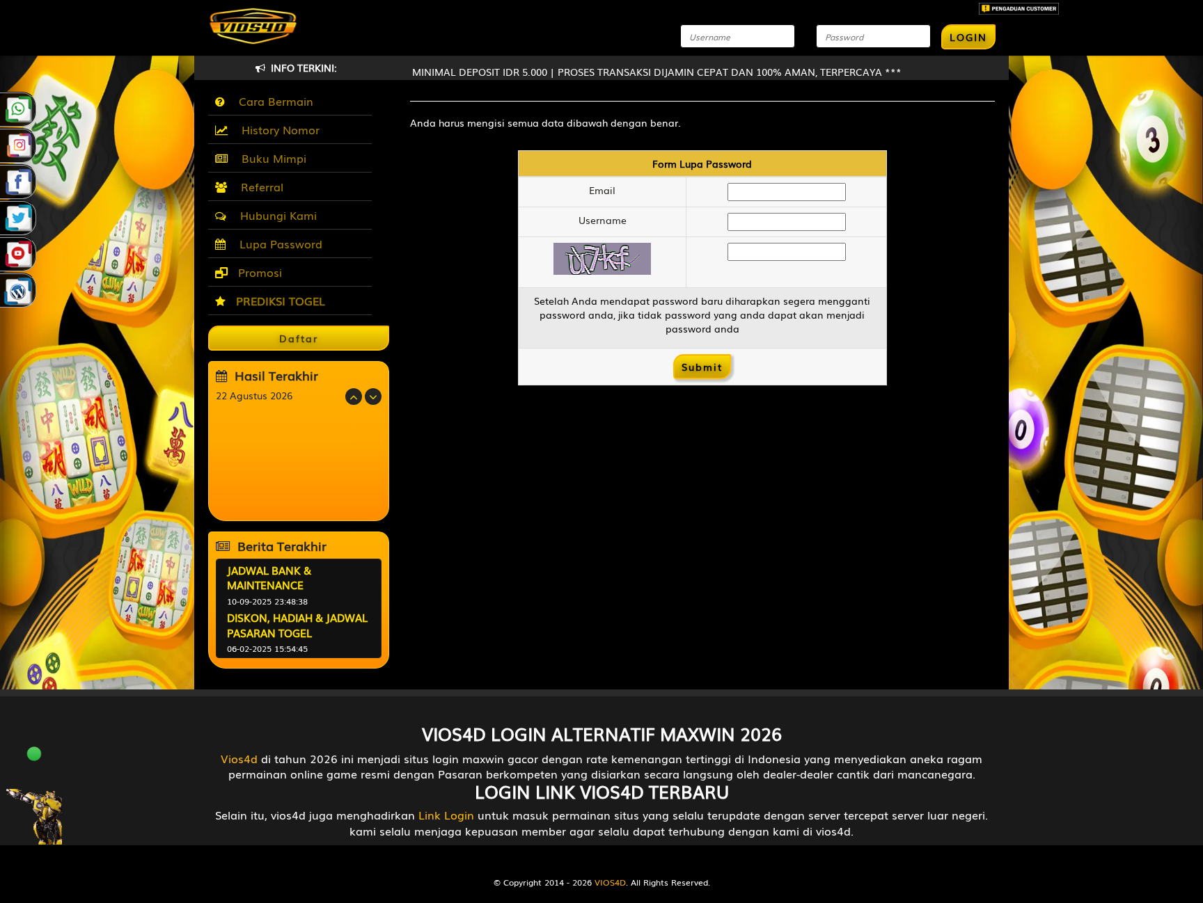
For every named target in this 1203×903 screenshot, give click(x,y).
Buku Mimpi (270, 158)
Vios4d (239, 758)
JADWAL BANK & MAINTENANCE (269, 577)
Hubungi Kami (275, 215)
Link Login (446, 814)
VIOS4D (610, 882)
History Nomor (277, 129)
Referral (258, 186)
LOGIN (968, 37)
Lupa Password (277, 243)
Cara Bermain (272, 101)
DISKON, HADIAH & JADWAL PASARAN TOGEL (297, 624)
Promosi (258, 272)
